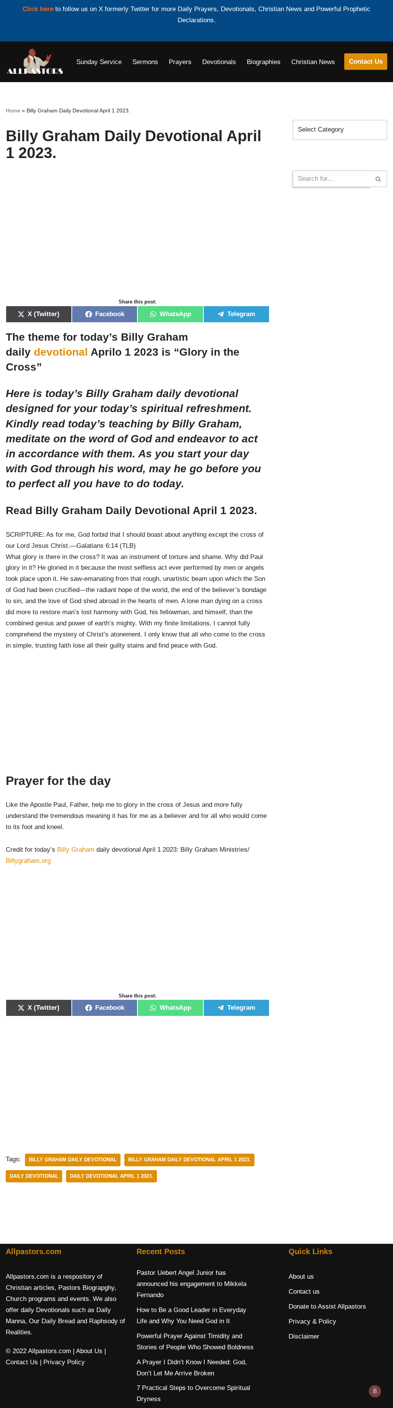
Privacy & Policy (312, 1321)
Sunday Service (99, 62)
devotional (61, 352)
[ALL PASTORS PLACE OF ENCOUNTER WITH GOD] (34, 61)
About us (301, 1276)
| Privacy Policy (62, 1362)
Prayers (180, 62)
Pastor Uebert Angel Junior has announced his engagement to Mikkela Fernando (191, 1284)
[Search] (378, 178)
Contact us (304, 1291)
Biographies (264, 62)
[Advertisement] (137, 238)
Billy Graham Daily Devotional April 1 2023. (189, 1159)
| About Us (87, 1351)
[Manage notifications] (375, 1391)
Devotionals (219, 62)
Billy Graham (75, 849)
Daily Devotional (34, 1176)
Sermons (145, 62)
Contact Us (366, 61)
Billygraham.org (28, 860)
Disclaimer (304, 1336)
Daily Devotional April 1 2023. (111, 1176)
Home (13, 110)
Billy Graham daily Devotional (73, 1159)
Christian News (313, 62)
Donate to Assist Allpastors (327, 1306)
